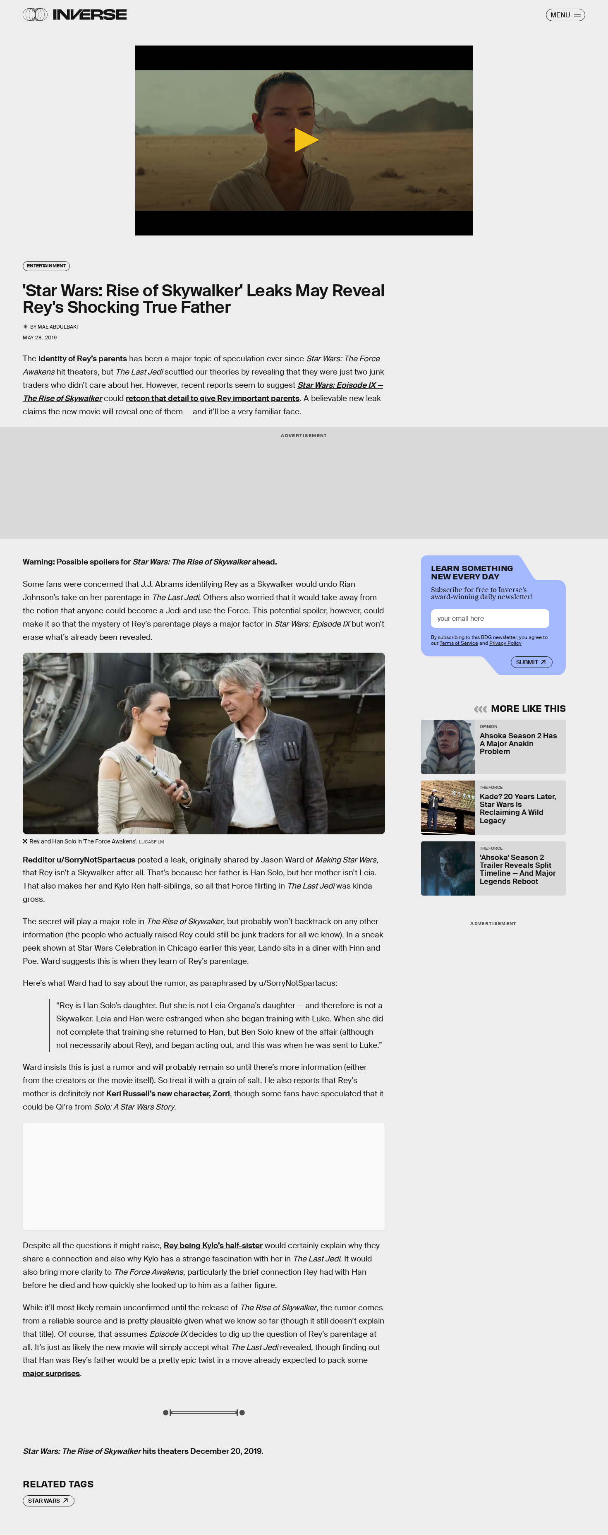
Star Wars (44, 1500)
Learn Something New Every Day (472, 571)
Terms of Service (459, 643)
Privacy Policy (505, 643)
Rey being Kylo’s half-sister (213, 1245)
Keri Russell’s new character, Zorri (168, 1093)
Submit (527, 662)
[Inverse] (90, 14)
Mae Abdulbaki (58, 327)
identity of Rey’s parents (82, 358)
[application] (304, 140)
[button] (304, 140)
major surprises (51, 1373)
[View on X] (204, 1177)
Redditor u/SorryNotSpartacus (79, 860)
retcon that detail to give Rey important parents (212, 398)
